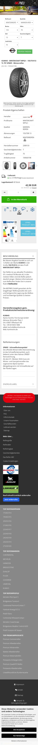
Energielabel (10, 384)
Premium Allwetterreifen (12, 643)
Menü (3, 3)
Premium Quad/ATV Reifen (12, 664)
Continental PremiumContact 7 (14, 605)
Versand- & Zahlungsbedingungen (19, 702)
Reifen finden (24, 51)
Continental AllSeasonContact (13, 618)
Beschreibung (10, 256)
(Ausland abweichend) (28, 178)
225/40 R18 (7, 534)
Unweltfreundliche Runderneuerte (15, 672)
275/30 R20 (7, 546)
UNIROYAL (7, 584)
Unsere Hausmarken (11, 420)
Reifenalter (7, 445)
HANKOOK (7, 563)
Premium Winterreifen (11, 647)
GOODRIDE (7, 580)
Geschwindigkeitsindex (11, 453)
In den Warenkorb (19, 199)
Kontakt (20, 690)
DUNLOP (6, 571)
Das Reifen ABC (8, 457)
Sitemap (7, 430)
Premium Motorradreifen (12, 656)
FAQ (5, 414)
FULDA (5, 576)
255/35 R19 (7, 542)
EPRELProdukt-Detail (29, 232)
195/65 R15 (7, 517)
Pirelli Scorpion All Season (12, 630)
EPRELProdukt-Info (28, 223)
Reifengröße (7, 440)
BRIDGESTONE (8, 567)
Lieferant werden (10, 427)
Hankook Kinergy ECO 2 (11, 609)
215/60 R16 (7, 525)
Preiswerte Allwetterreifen (12, 668)
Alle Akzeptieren (19, 730)
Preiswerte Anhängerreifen (12, 660)
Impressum (20, 684)
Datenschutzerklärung (8, 726)
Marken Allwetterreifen (11, 652)
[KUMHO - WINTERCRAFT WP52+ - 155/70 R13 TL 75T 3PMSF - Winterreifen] (19, 82)
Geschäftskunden (10, 424)
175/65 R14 (7, 513)
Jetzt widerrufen (11, 499)
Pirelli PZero (7, 614)
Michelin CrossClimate (11, 622)
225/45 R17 (7, 529)
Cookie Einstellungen (10, 461)
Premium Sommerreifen (11, 639)
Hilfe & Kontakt (9, 417)
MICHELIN (6, 559)
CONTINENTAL (8, 555)
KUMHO (6, 588)
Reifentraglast (8, 449)
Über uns (7, 410)
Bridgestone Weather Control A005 (15, 626)
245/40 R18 (7, 538)
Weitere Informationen (19, 741)
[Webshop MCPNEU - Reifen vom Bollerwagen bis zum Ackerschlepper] (19, 3)
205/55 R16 (7, 521)
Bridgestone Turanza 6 (11, 601)
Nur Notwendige (19, 736)
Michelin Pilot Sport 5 (10, 597)
